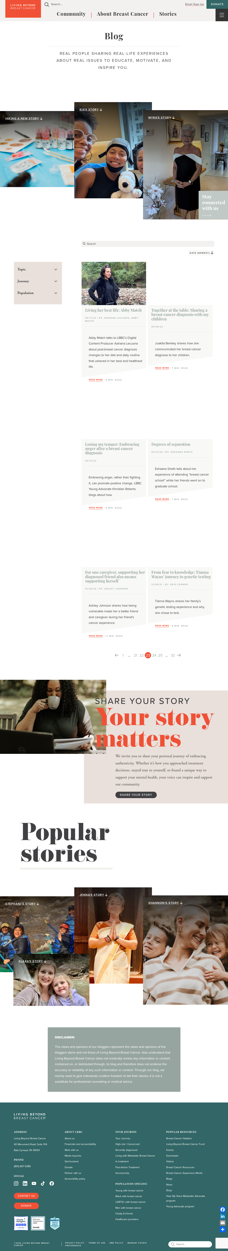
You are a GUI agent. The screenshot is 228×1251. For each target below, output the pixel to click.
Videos (170, 1161)
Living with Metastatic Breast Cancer (135, 1156)
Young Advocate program (180, 1206)
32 (173, 655)
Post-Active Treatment (127, 1167)
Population (25, 293)
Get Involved (72, 1161)
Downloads (172, 1156)
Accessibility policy (75, 1179)
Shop (169, 1190)
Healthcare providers (127, 1219)
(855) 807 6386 (22, 1166)
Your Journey (122, 1138)
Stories (168, 14)
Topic (21, 269)
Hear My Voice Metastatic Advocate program (185, 1198)
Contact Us (26, 1196)
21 (135, 655)
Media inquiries (73, 1156)
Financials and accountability (80, 1144)
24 (154, 655)
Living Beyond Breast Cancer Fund (185, 1144)
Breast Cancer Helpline (179, 1138)
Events (170, 1150)
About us (70, 1138)
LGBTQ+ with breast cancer (130, 1202)
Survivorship (122, 1173)
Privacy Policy (74, 1243)
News (169, 1185)
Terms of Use (97, 1243)
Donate (217, 4)
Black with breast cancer (128, 1196)
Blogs (169, 1179)
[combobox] (111, 4)
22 (141, 655)
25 (160, 655)
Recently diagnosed (126, 1150)
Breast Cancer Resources (180, 1167)
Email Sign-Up (194, 4)
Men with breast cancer (128, 1208)
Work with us (72, 1150)
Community (71, 14)
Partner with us (73, 1173)
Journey (23, 281)
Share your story (136, 795)
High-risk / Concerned (127, 1144)
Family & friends (124, 1213)
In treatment (122, 1161)
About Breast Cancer (122, 14)
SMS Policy (116, 1243)
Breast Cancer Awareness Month (184, 1173)
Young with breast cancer (129, 1190)
